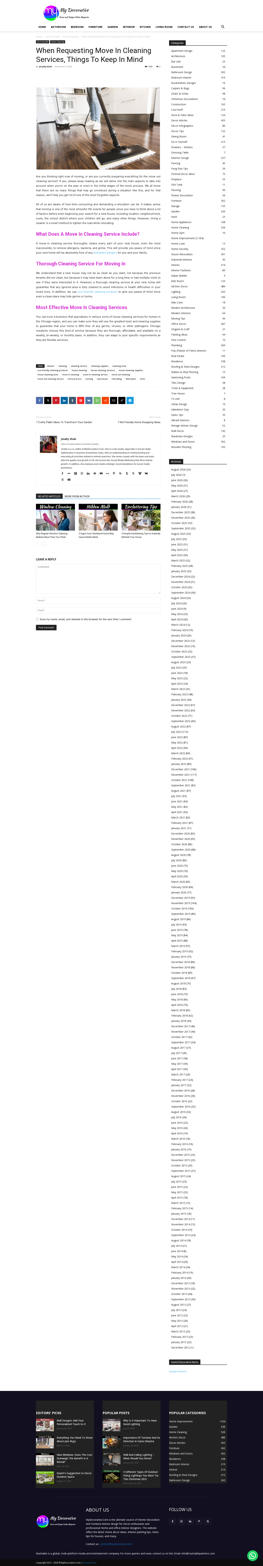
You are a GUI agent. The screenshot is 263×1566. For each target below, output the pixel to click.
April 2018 (177, 1005)
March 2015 (178, 1203)
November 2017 (180, 1031)
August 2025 (178, 533)
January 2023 (178, 699)
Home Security (179, 249)
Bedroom (77, 27)
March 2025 (178, 560)
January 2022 (178, 764)
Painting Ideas (179, 334)
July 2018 (176, 988)
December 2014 (180, 1219)
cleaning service (79, 366)
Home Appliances (181, 222)
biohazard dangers (105, 252)
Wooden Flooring (181, 447)
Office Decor (178, 324)
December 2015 (180, 1154)
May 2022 (177, 742)
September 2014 (180, 1235)
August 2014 (178, 1240)
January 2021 (178, 828)
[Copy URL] (121, 400)
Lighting (175, 291)
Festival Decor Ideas (183, 174)
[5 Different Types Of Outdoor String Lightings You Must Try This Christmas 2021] (111, 1476)
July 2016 (176, 1117)
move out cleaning (121, 374)
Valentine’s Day (180, 409)
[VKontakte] (147, 473)
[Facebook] (39, 400)
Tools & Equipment (182, 388)
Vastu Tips (177, 415)
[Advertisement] (162, 13)
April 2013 (177, 1326)
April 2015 (177, 1197)
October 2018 (179, 972)
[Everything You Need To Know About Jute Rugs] (45, 1442)
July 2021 (176, 796)
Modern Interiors (181, 313)
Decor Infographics (182, 125)
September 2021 (180, 785)
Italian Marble (179, 275)
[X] (47, 400)
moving (89, 378)
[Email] (113, 400)
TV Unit (175, 398)
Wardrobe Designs (182, 436)
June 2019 (177, 930)
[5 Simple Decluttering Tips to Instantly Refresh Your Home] (140, 517)
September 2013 (180, 1299)
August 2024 (178, 598)
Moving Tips (178, 318)
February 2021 (179, 822)
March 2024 (178, 624)
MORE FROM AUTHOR (77, 496)
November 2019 (180, 903)
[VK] (88, 400)
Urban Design (179, 404)
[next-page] (44, 544)
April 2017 (177, 1069)
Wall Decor (177, 431)
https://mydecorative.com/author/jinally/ (80, 444)
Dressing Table (180, 152)
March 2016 (178, 1138)
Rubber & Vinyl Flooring (184, 372)
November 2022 (180, 710)
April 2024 (177, 619)
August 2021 (178, 790)
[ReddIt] (105, 400)
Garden (113, 27)
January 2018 (178, 1021)
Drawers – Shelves (182, 147)
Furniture (96, 27)
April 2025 (177, 555)
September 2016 (180, 1106)
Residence (177, 361)
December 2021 (180, 769)
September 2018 (180, 978)
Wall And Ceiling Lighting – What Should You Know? (138, 1456)
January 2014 (178, 1278)
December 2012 (180, 1347)
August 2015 (178, 1176)
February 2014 (179, 1272)
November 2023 (180, 646)
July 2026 (176, 474)
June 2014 (177, 1251)
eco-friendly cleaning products (98, 291)
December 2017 (180, 1026)
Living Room (164, 27)
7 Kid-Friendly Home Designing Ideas (139, 422)
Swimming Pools (181, 377)
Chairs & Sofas (179, 93)
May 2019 (177, 935)
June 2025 (177, 544)
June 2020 (177, 865)
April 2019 (177, 940)
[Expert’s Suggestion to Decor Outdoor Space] (45, 1477)
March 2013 (178, 1331)
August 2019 (178, 919)
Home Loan (178, 243)
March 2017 (178, 1074)
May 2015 (177, 1192)
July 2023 (176, 667)
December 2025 (180, 512)
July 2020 (176, 860)
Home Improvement (183, 238)
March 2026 (178, 496)
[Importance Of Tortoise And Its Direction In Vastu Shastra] (111, 1442)
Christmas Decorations (184, 99)
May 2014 (177, 1256)
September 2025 (180, 528)
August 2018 (178, 983)
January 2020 (178, 892)
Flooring (176, 190)
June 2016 (177, 1122)
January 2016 (178, 1149)
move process (75, 378)
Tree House (178, 393)
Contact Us (185, 27)
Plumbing (176, 345)
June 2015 (177, 1187)
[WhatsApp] (97, 400)
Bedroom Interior (181, 77)
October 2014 (179, 1229)
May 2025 (177, 549)
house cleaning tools (48, 374)
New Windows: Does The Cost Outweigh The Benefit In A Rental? (74, 1458)
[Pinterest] (56, 400)
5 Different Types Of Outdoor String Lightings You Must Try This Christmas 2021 (140, 1475)
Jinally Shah (45, 66)
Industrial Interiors (181, 259)
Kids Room (177, 281)
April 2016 (177, 1133)
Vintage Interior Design (184, 425)
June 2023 (177, 673)
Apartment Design (181, 50)
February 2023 (179, 694)
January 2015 (178, 1213)
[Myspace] (109, 473)
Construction (178, 104)
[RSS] (122, 473)
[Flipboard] (77, 473)
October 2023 (179, 651)
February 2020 (179, 887)
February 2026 (179, 501)
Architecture (178, 56)
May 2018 (177, 999)
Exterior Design (180, 158)
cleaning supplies (99, 366)
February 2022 (179, 758)
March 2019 (178, 946)
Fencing (175, 163)
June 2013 (177, 1315)
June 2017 (177, 1058)
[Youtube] (70, 480)
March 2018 (178, 1010)
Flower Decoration (182, 195)
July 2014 (176, 1245)
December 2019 (180, 897)
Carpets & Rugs (180, 88)
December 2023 (180, 640)
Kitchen (145, 27)
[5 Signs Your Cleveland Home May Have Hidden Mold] (98, 517)
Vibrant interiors (180, 420)
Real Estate (177, 356)
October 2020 (179, 844)
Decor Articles (179, 120)
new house (102, 378)
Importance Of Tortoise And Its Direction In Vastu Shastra (141, 1439)
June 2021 (177, 801)
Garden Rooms (178, 1371)
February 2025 (179, 566)
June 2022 (177, 737)
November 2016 (180, 1096)
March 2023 (178, 689)
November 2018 (180, 967)
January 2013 (178, 1342)
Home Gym (177, 232)
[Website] (64, 480)
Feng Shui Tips (179, 168)
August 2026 (178, 469)
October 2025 (179, 523)
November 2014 (180, 1224)
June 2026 (177, 480)
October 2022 (179, 715)
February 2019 (179, 951)
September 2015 (180, 1170)
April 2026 (177, 491)
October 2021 (179, 780)
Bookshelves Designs (183, 83)
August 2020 (178, 855)
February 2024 (179, 630)
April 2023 (177, 683)
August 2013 (178, 1304)
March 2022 (178, 753)
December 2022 (180, 705)
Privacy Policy (89, 1562)
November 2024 (180, 582)
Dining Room (178, 136)
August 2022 (178, 726)
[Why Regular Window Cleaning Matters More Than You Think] (55, 517)
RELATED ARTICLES (49, 496)
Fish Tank (176, 184)
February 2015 (179, 1208)
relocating (117, 378)
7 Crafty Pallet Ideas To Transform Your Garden (64, 422)
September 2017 (180, 1042)
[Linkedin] (64, 400)
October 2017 (179, 1037)
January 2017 (178, 1085)
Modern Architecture (183, 307)
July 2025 (176, 539)
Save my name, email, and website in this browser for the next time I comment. (86, 619)
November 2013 (180, 1288)
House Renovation (182, 254)
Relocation (131, 378)
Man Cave (177, 302)
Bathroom (58, 27)
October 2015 (179, 1165)
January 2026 (178, 507)
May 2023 (177, 678)
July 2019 (176, 924)
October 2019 (179, 908)
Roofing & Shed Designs (185, 366)
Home (42, 27)
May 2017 (177, 1063)
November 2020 (180, 839)
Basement (177, 67)
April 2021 (177, 812)
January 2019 (178, 956)
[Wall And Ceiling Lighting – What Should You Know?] (111, 1459)
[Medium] (102, 473)
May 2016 (177, 1128)
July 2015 (176, 1181)
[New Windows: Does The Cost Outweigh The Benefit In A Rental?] (45, 1459)
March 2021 (178, 817)
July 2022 (176, 731)
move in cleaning (70, 374)
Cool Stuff (177, 109)
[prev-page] (38, 544)
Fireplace (176, 179)
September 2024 (180, 592)
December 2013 (180, 1283)
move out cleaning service (51, 378)
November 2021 (180, 774)
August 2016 (178, 1112)
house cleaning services (103, 370)
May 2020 (177, 871)
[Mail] (96, 473)
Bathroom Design (181, 72)
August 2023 (178, 662)
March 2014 (178, 1267)
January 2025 (178, 571)
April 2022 (177, 748)
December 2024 (180, 576)
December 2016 (180, 1090)
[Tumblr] (72, 400)
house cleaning (79, 370)
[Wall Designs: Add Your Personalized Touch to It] (45, 1425)
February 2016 (179, 1144)
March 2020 (178, 881)
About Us (205, 27)
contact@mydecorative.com (116, 1544)
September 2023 (180, 657)
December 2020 (180, 833)
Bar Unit (176, 61)
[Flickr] (70, 473)
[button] (222, 27)
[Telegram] (130, 400)
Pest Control (178, 340)
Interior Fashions (181, 270)
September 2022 (180, 721)
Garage (175, 206)
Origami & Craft (180, 329)
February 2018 (179, 1015)
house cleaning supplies (131, 370)
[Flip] (80, 400)
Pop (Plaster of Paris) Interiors (188, 350)
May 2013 (177, 1320)
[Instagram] (83, 473)
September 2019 (180, 914)
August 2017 (178, 1047)
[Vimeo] (141, 473)
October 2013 (179, 1294)
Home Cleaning (70, 36)
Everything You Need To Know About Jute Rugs (74, 1439)
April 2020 (177, 876)
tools (142, 378)
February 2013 (179, 1336)
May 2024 (177, 614)
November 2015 (180, 1160)
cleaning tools (119, 366)
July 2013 (176, 1310)
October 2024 (179, 587)
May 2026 (177, 485)
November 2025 (180, 517)
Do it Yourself (52, 36)
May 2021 (177, 806)
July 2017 (176, 1053)
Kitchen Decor (179, 286)
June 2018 (177, 994)
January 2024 (178, 635)
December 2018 (180, 962)
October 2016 (179, 1101)
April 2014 (177, 1262)
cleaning (62, 366)
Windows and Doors (183, 441)
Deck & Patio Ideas (182, 115)
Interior (129, 27)
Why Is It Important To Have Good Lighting (140, 1422)
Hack (174, 216)
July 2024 (176, 603)
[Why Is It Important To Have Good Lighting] (111, 1425)
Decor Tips (177, 131)
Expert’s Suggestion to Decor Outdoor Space (74, 1474)
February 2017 (179, 1079)
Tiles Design (178, 382)
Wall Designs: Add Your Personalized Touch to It (71, 1422)
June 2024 (177, 608)
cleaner (50, 366)
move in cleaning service (95, 374)
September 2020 (180, 849)
